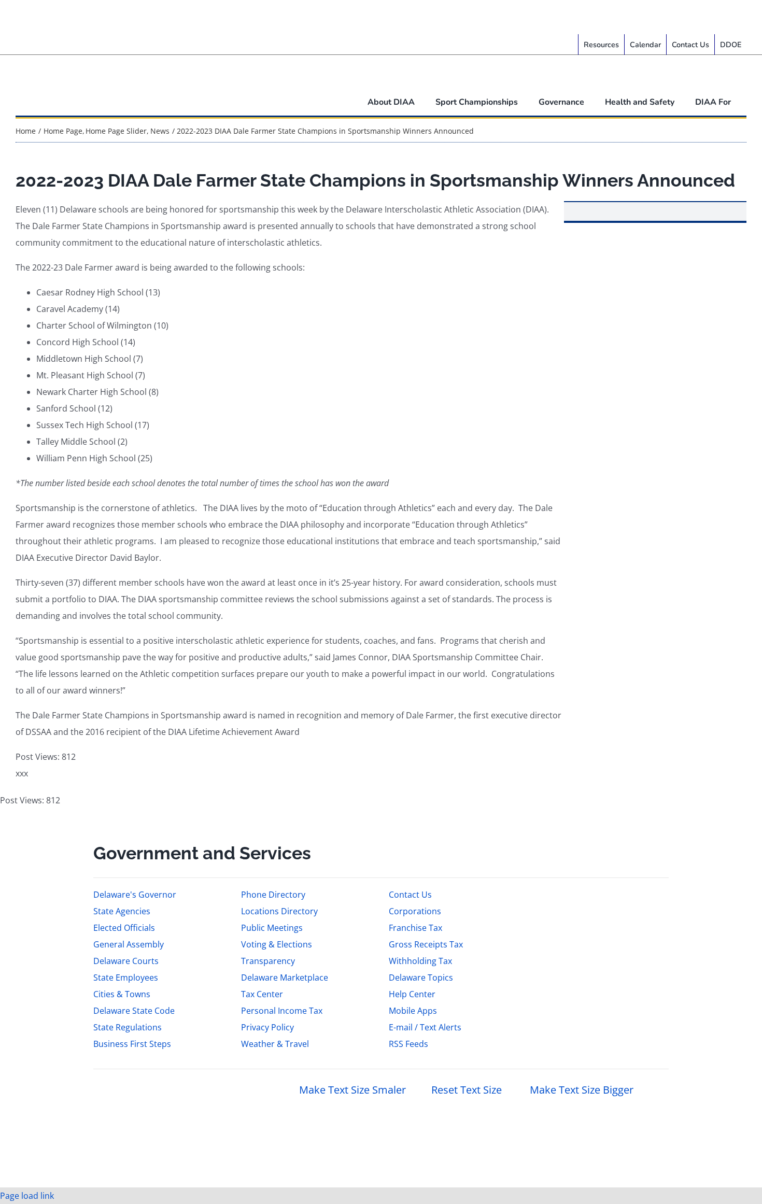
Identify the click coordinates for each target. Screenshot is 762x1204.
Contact (143, 17)
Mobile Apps (413, 1010)
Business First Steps (132, 1044)
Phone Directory (273, 894)
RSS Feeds (408, 1044)
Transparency (268, 961)
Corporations (415, 911)
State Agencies (121, 911)
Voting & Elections (276, 944)
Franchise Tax (415, 927)
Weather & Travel (275, 1044)
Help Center (412, 994)
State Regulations (127, 1027)
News (75, 17)
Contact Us (410, 894)
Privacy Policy (267, 1027)
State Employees (125, 977)
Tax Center (262, 994)
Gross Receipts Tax (426, 944)
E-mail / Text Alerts (425, 1027)
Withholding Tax (420, 961)
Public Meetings (272, 927)
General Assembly (128, 944)
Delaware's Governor (134, 894)
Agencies (39, 17)
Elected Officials (124, 927)
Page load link (27, 1195)
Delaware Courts (126, 961)
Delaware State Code (134, 1010)
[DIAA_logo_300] (76, 59)
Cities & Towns (121, 994)
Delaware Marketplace (284, 977)
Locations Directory (279, 911)
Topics (107, 17)
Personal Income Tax (281, 1010)
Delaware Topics (421, 977)
